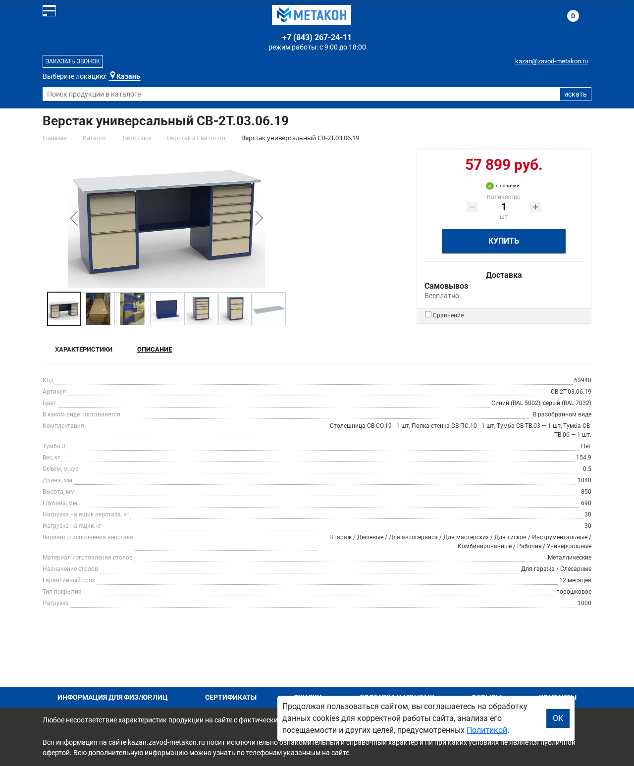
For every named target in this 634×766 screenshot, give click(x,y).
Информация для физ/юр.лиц (112, 697)
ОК (558, 718)
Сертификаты (231, 697)
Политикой (487, 730)
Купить (503, 241)
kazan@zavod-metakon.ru (551, 61)
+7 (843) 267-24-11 (317, 37)
